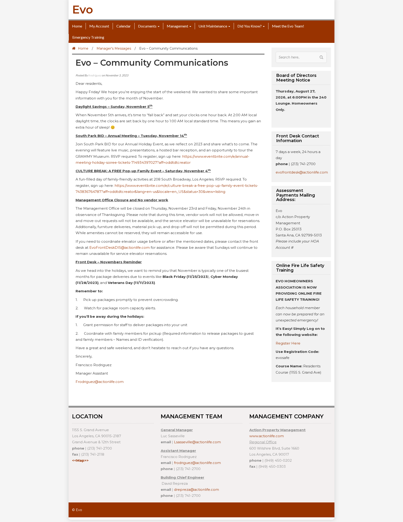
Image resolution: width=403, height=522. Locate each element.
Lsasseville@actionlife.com (197, 442)
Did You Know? (249, 26)
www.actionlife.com (266, 436)
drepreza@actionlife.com (196, 489)
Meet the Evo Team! (288, 26)
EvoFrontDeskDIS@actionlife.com (119, 247)
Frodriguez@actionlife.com (100, 381)
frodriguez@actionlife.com (197, 463)
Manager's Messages (114, 48)
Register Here (288, 343)
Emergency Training (88, 37)
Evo (82, 9)
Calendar (123, 26)
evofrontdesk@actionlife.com (302, 172)
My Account (99, 26)
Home (77, 26)
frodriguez (94, 75)
